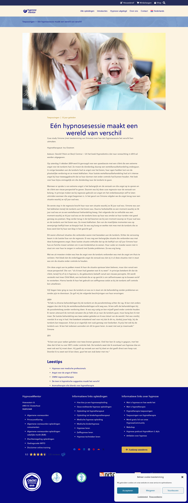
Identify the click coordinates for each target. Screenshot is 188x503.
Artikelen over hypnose (136, 435)
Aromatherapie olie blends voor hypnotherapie (73, 385)
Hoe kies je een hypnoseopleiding (92, 402)
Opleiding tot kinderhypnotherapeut (93, 415)
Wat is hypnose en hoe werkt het (140, 402)
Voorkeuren (173, 490)
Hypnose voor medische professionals (69, 368)
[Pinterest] (93, 449)
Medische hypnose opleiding (90, 419)
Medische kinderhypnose (88, 423)
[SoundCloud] (98, 449)
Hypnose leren (83, 428)
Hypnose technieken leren (88, 436)
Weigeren (150, 490)
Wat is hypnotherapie (135, 406)
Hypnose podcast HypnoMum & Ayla (143, 431)
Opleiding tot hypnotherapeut (90, 411)
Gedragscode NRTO (36, 443)
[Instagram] (89, 449)
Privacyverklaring (155, 497)
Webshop (130, 427)
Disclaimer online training (38, 447)
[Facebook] (74, 449)
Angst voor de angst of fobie (64, 372)
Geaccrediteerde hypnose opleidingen (94, 406)
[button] (182, 477)
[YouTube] (79, 449)
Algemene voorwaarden (38, 415)
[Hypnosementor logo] (29, 11)
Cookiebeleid (143, 497)
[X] (103, 449)
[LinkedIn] (84, 449)
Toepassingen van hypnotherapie (141, 415)
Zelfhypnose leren (85, 432)
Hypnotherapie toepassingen (139, 411)
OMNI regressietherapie (63, 377)
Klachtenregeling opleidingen (40, 439)
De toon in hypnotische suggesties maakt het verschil (76, 381)
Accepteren (127, 490)
